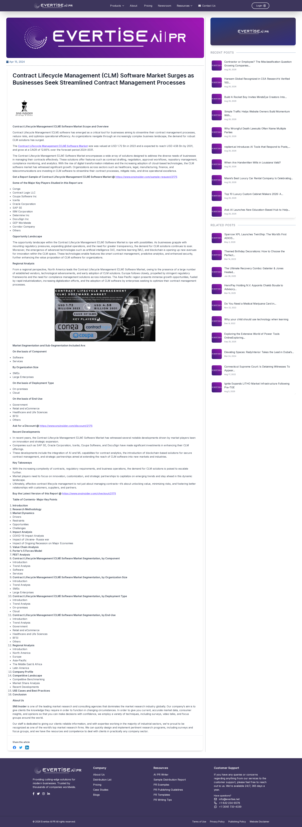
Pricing (148, 5)
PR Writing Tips (163, 799)
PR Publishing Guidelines (168, 789)
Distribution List (102, 779)
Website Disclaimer (259, 821)
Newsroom (164, 5)
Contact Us (208, 5)
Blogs (96, 794)
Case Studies (100, 789)
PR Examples (161, 784)
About (133, 5)
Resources (183, 5)
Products (115, 5)
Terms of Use (199, 821)
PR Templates (162, 794)
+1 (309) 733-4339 (230, 806)
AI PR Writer (161, 774)
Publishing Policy (237, 821)
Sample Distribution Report (170, 779)
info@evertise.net (229, 799)
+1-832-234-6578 (229, 802)
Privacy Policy (217, 821)
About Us (99, 774)
